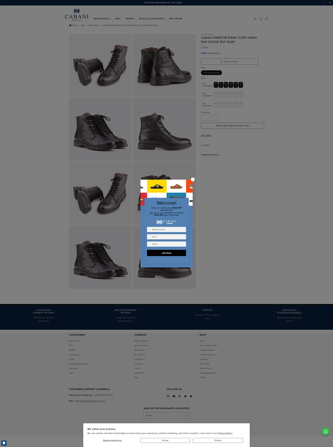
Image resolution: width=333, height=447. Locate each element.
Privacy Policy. (225, 433)
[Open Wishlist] (4, 443)
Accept (165, 440)
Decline (218, 440)
